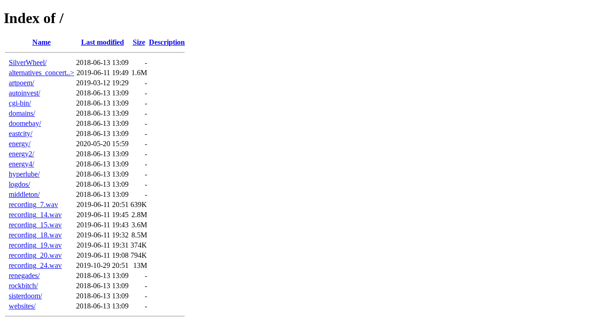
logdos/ (19, 184)
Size (139, 42)
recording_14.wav (35, 215)
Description (167, 42)
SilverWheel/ (28, 62)
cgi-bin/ (20, 103)
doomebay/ (25, 123)
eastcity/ (20, 133)
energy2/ (21, 154)
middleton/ (24, 194)
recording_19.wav (35, 245)
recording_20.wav (35, 255)
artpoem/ (21, 83)
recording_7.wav (33, 204)
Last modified (102, 42)
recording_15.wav (35, 225)
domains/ (22, 113)
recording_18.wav (35, 235)
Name (41, 42)
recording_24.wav (35, 265)
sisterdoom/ (25, 296)
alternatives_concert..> (41, 73)
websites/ (22, 306)
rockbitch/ (23, 286)
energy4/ (21, 164)
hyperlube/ (24, 174)
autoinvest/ (24, 93)
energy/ (19, 144)
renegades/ (24, 275)
